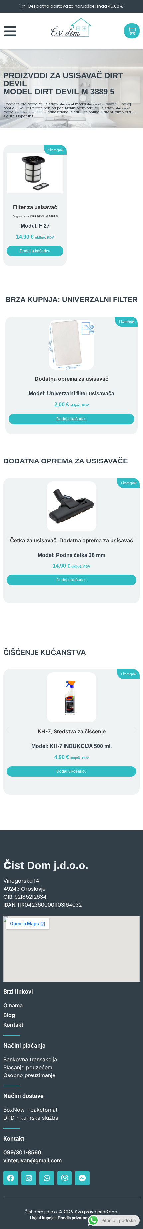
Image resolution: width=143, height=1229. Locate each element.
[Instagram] (28, 1178)
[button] (55, 150)
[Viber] (64, 1178)
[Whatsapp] (46, 1178)
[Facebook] (10, 1178)
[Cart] (132, 30)
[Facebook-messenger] (82, 1178)
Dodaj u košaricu (35, 251)
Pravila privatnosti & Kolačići (85, 1218)
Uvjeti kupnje (42, 1218)
